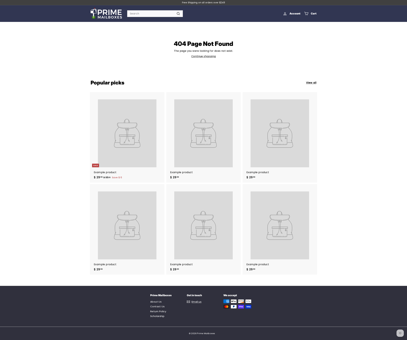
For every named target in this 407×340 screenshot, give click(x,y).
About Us (156, 301)
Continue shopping (203, 56)
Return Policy (158, 311)
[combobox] (155, 13)
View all (311, 82)
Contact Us (157, 306)
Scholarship (157, 316)
